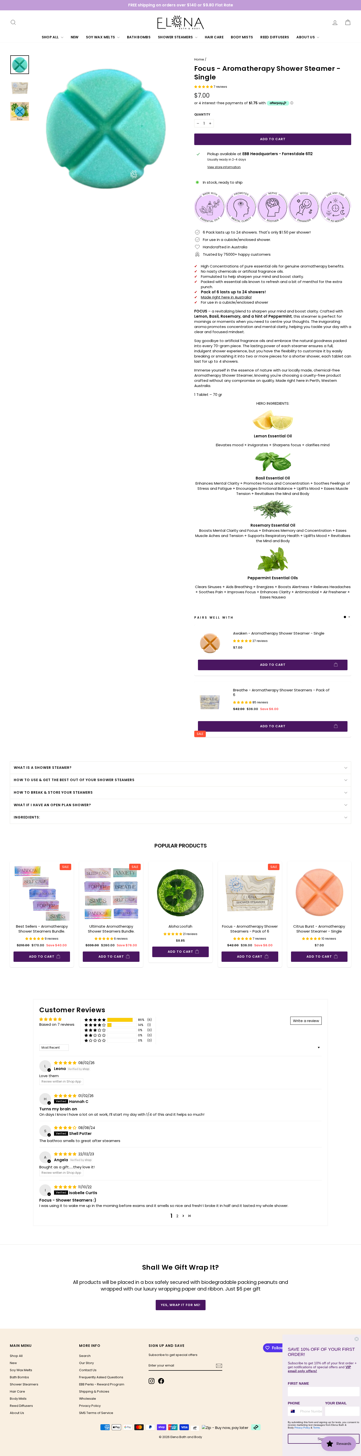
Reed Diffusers (274, 37)
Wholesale (87, 1399)
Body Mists (242, 37)
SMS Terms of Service (96, 1413)
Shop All (51, 37)
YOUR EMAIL (336, 1403)
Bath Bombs (139, 37)
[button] (204, 87)
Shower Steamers (176, 37)
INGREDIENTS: (27, 817)
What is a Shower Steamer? (43, 767)
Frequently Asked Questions (101, 1377)
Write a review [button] (306, 1020)
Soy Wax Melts (101, 37)
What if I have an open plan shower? (52, 804)
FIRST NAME (298, 1383)
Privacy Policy (90, 1406)
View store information (224, 167)
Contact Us (88, 1370)
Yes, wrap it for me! (180, 1305)
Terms (316, 1427)
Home (199, 59)
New (75, 37)
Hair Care (214, 37)
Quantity (202, 115)
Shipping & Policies (94, 1391)
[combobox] (293, 1411)
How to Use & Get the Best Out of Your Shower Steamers (74, 779)
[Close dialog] (356, 1339)
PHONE (294, 1403)
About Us (306, 37)
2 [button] (177, 1215)
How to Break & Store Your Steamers (53, 792)
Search (85, 1356)
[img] (65, 1062)
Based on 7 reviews (56, 1024)
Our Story (86, 1363)
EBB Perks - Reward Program (101, 1384)
